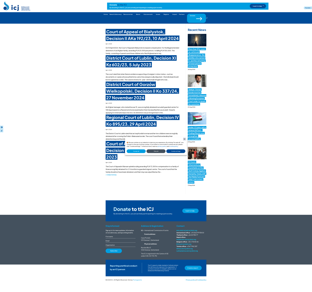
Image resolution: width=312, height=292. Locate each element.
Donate (196, 16)
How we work (148, 14)
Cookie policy (201, 280)
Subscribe (113, 251)
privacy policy (162, 146)
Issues (158, 14)
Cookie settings (175, 151)
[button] (184, 139)
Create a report (192, 268)
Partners (182, 14)
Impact (174, 14)
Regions (166, 14)
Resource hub (128, 14)
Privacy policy (191, 280)
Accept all (136, 151)
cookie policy (173, 146)
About (138, 14)
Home (106, 14)
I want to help (257, 6)
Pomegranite (137, 280)
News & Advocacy (116, 14)
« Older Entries (111, 175)
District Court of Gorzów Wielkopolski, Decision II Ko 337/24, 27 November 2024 (142, 91)
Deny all (156, 151)
